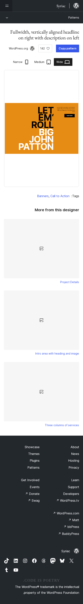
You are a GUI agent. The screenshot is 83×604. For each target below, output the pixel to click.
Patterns (73, 17)
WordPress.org (18, 48)
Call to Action (59, 196)
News (75, 454)
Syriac (65, 551)
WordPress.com (66, 513)
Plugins (35, 460)
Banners (43, 196)
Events (35, 487)
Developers (71, 494)
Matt (73, 520)
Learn (75, 480)
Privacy (74, 467)
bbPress (71, 527)
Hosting (73, 460)
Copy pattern (67, 48)
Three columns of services (62, 425)
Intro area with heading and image (57, 353)
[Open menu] (6, 6)
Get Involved (30, 480)
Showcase (32, 447)
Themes (34, 454)
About (75, 447)
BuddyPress (68, 534)
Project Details (69, 282)
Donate (32, 494)
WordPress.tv (67, 500)
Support (73, 487)
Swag (34, 500)
